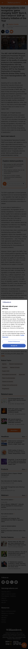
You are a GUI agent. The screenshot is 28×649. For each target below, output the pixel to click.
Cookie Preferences (14, 341)
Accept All (14, 345)
